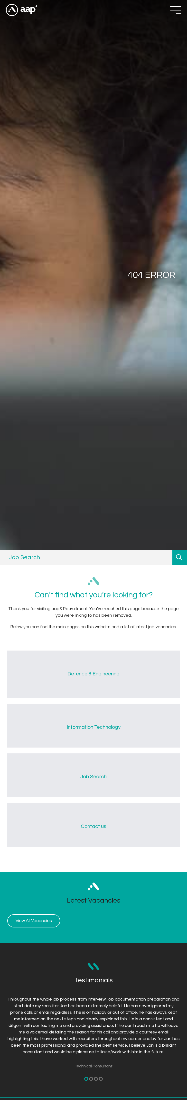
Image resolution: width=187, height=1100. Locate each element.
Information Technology (94, 727)
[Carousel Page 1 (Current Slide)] (86, 1079)
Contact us (93, 826)
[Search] (179, 557)
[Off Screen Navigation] (175, 10)
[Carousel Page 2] (91, 1079)
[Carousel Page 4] (101, 1079)
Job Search (93, 776)
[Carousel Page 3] (96, 1079)
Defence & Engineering (93, 673)
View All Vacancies (34, 921)
